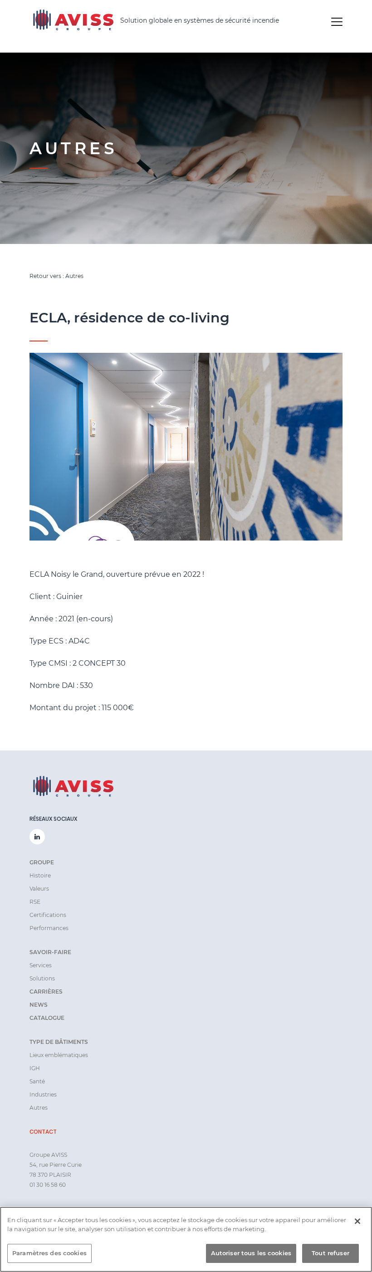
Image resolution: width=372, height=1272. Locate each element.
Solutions (42, 978)
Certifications (47, 914)
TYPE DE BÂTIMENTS (58, 1041)
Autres (38, 1107)
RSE (34, 901)
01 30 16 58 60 (47, 1184)
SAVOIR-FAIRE (50, 952)
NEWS (38, 1004)
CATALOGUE (46, 1017)
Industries (43, 1094)
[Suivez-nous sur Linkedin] (37, 836)
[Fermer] (357, 1221)
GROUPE (41, 862)
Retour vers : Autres (56, 276)
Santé (37, 1081)
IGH (34, 1068)
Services (40, 965)
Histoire (40, 875)
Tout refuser (330, 1253)
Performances (49, 928)
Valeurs (39, 888)
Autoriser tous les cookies (251, 1253)
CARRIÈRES (46, 991)
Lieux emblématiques (58, 1055)
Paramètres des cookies (49, 1253)
